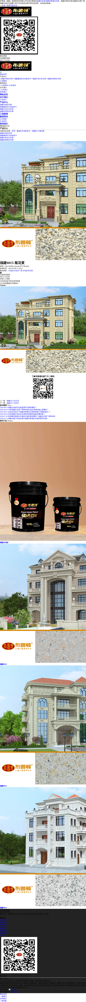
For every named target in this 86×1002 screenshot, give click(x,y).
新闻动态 (3, 924)
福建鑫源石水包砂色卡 (8, 107)
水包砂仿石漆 (28, 271)
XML (2, 935)
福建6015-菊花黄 (38, 131)
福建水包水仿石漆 (6, 109)
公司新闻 (3, 119)
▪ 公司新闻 (4, 85)
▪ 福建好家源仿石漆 (53, 79)
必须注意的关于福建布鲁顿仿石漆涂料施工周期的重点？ (25, 412)
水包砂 (10, 271)
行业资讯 (3, 121)
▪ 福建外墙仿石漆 (6, 79)
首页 (13, 131)
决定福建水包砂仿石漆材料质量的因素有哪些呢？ (22, 414)
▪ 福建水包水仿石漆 (38, 79)
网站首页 (3, 74)
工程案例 (3, 81)
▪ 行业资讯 (12, 85)
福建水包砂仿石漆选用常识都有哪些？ (18, 407)
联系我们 (3, 92)
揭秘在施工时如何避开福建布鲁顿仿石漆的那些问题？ (24, 418)
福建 (12, 992)
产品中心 (3, 926)
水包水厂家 (18, 271)
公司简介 (3, 100)
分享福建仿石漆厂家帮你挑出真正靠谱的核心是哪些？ (24, 410)
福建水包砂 (4, 542)
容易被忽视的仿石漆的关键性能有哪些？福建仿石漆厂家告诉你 (27, 416)
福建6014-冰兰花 (13, 401)
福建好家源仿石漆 (6, 111)
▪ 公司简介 (4, 90)
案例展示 (3, 929)
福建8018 (3, 908)
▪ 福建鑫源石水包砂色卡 (22, 79)
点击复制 (19, 981)
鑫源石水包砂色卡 (23, 131)
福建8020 (3, 664)
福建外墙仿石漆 (6, 105)
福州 (16, 992)
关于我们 (3, 922)
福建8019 (3, 786)
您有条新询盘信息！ (10, 5)
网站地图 (3, 933)
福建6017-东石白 (13, 403)
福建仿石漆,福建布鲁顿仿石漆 (48, 1)
